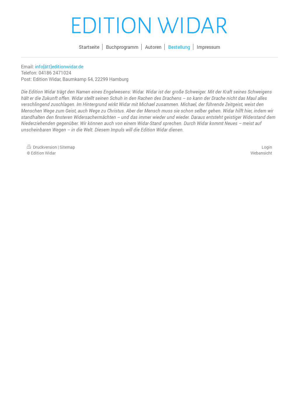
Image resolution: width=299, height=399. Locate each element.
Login (267, 147)
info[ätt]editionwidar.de (59, 66)
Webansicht (261, 153)
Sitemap (67, 147)
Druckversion (45, 147)
